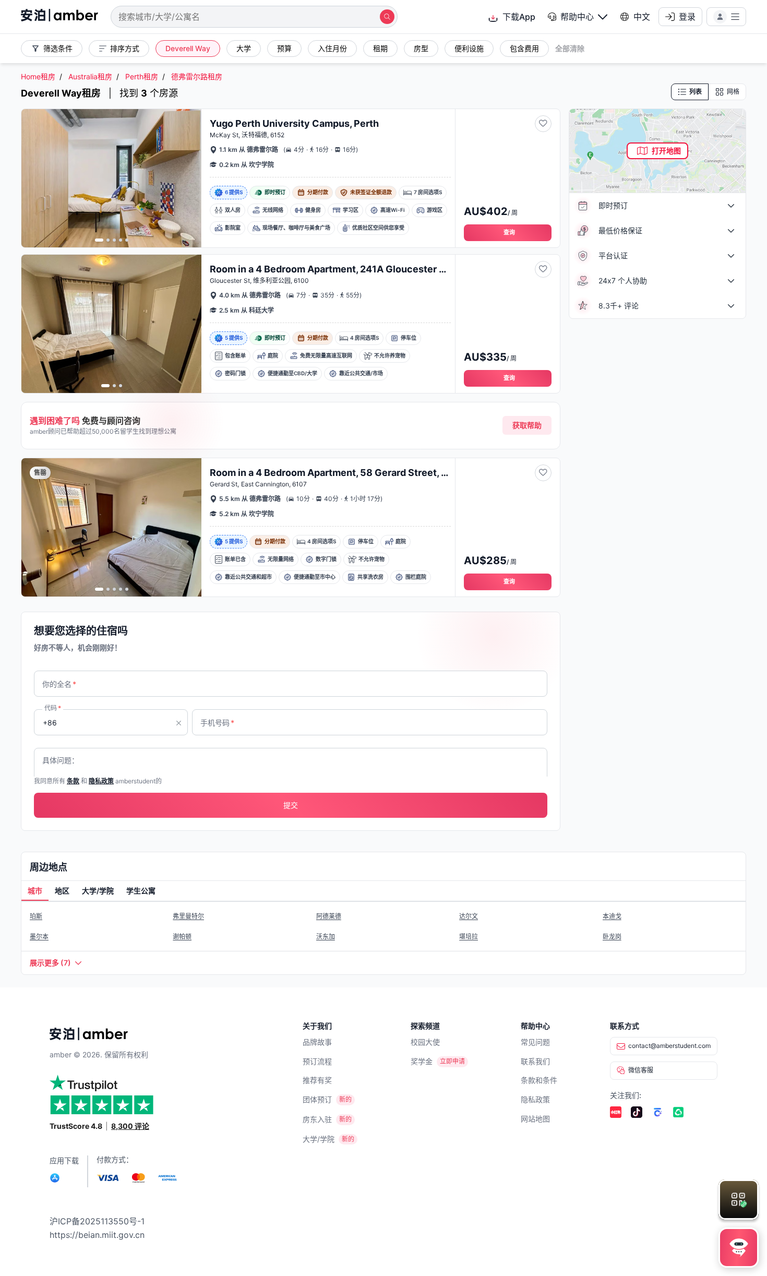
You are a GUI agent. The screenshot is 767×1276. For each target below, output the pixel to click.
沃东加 (325, 936)
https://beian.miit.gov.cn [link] (97, 1235)
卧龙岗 (612, 936)
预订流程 (317, 1061)
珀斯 (36, 916)
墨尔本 (39, 936)
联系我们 (535, 1061)
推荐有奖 (317, 1080)
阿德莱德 (328, 916)
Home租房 (38, 76)
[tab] (35, 891)
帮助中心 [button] (577, 16)
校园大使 (425, 1042)
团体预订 (317, 1099)
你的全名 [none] (59, 683)
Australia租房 (90, 76)
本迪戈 (612, 916)
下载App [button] (518, 16)
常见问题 (535, 1042)
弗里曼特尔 (188, 916)
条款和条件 (539, 1080)
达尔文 (468, 916)
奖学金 (422, 1061)
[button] (578, 16)
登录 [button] (687, 16)
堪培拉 (468, 936)
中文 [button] (641, 16)
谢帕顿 (182, 936)
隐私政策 (535, 1099)
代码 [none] (52, 708)
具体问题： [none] (60, 760)
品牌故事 (317, 1042)
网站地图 (535, 1118)
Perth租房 (141, 76)
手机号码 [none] (217, 722)
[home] (59, 16)
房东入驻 (317, 1119)
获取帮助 (527, 425)
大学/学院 (318, 1139)
